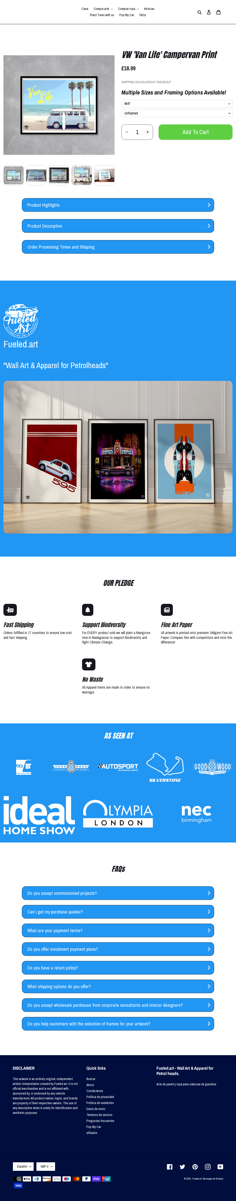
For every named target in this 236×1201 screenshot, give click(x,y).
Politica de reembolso (100, 1103)
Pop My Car (93, 1127)
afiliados (91, 1133)
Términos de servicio (99, 1115)
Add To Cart (196, 132)
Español (22, 1166)
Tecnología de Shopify (213, 1178)
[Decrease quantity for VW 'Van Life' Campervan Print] (127, 132)
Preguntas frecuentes (100, 1121)
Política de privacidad (100, 1097)
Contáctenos (94, 1091)
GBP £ (45, 1166)
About (90, 1085)
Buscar (90, 1079)
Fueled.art (197, 1178)
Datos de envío (95, 1109)
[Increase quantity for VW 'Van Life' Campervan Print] (147, 132)
